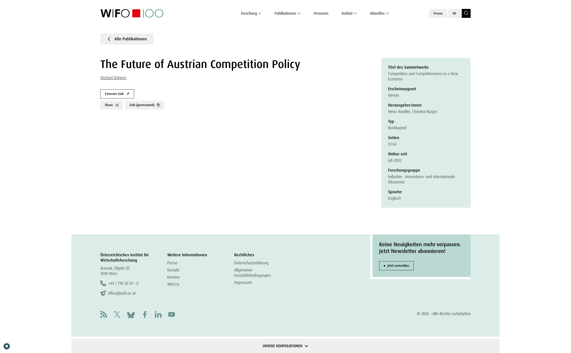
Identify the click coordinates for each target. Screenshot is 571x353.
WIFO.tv (173, 284)
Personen (321, 13)
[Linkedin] (158, 315)
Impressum (243, 282)
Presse (438, 13)
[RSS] (103, 315)
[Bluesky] (131, 314)
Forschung (249, 13)
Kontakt (173, 270)
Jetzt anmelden (398, 265)
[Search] (466, 13)
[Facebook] (144, 315)
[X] (117, 315)
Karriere (173, 277)
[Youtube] (171, 315)
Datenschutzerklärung (251, 262)
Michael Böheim (113, 77)
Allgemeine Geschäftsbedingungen (252, 272)
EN (454, 13)
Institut (347, 13)
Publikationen (285, 13)
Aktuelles (377, 13)
